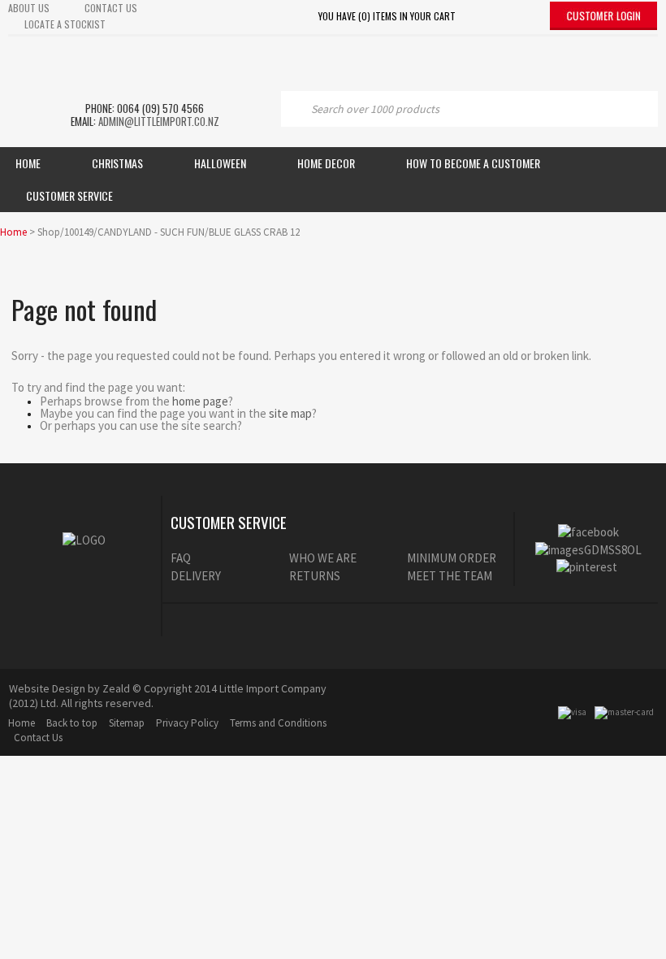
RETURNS (314, 576)
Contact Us (38, 737)
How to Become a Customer (473, 162)
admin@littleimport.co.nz (158, 121)
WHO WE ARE (323, 558)
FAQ (181, 558)
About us (29, 8)
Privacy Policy (187, 723)
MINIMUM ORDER (451, 558)
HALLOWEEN (220, 162)
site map (290, 413)
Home (28, 162)
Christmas (117, 162)
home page (200, 401)
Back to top (71, 723)
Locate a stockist (65, 24)
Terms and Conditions (278, 723)
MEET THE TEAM (449, 576)
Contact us (110, 8)
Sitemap (127, 723)
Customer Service (69, 195)
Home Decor (326, 162)
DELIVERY (196, 576)
